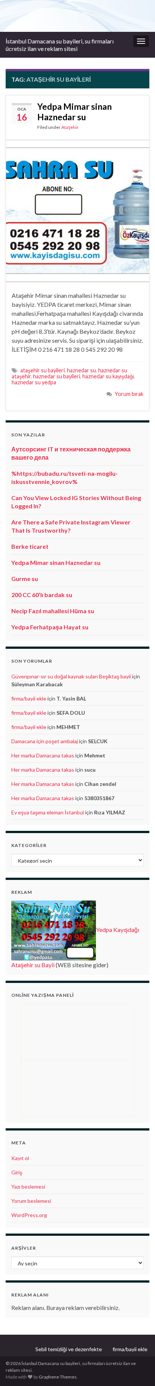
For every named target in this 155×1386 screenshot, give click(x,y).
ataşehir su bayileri (42, 370)
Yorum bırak (129, 394)
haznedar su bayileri (56, 376)
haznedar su (81, 370)
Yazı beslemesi (28, 1186)
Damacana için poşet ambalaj (44, 741)
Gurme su (24, 578)
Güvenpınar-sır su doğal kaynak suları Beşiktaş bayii (71, 676)
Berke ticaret (30, 546)
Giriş (16, 1172)
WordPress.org (29, 1215)
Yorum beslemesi (31, 1201)
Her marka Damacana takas (42, 755)
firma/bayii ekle (28, 698)
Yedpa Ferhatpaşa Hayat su (49, 626)
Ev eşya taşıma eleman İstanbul (47, 812)
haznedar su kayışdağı (108, 376)
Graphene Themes (58, 1377)
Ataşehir (70, 127)
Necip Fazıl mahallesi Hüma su (52, 610)
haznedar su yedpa (34, 382)
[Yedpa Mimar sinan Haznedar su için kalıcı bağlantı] (77, 210)
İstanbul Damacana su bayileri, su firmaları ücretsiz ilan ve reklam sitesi (60, 44)
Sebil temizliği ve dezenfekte (68, 1349)
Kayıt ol (20, 1158)
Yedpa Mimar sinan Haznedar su (74, 111)
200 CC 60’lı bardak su (41, 594)
